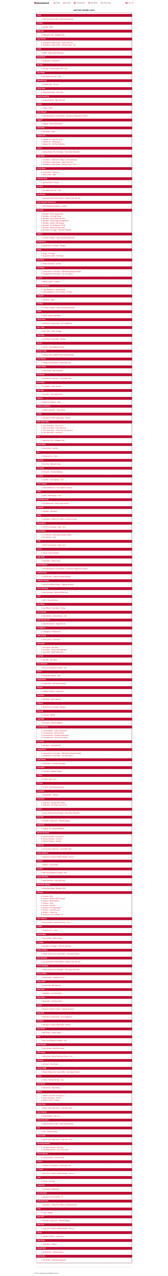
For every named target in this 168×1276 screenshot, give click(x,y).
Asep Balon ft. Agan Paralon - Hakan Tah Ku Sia (58, 43)
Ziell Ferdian (41, 1256)
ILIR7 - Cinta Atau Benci (50, 600)
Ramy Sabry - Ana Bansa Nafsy (52, 1001)
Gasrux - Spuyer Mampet (51, 553)
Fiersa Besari (41, 523)
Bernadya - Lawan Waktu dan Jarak (54, 218)
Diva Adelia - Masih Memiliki (52, 386)
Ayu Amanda (41, 194)
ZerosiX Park (41, 1248)
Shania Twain (41, 1104)
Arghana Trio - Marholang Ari (52, 142)
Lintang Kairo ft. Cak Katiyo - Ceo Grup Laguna (58, 274)
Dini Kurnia (40, 374)
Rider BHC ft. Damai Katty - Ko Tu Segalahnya (57, 323)
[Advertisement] (84, 1273)
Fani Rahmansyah (43, 499)
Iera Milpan (41, 604)
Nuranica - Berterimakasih (51, 901)
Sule (38, 1128)
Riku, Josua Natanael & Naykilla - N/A (55, 668)
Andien (39, 104)
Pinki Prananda (42, 958)
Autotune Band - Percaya (51, 182)
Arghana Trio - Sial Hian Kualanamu (54, 144)
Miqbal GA (40, 825)
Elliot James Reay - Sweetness (52, 432)
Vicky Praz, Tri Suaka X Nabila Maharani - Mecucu (58, 857)
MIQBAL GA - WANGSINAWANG (53, 828)
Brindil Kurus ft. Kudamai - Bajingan (54, 245)
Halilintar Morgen (43, 580)
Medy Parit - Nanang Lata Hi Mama (54, 803)
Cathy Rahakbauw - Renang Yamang (54, 289)
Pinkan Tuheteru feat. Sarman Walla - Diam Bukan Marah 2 (61, 954)
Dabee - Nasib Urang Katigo (52, 315)
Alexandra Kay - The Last (51, 84)
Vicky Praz (40, 1224)
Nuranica (40, 892)
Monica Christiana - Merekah (52, 841)
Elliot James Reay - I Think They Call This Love (58, 430)
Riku (38, 1036)
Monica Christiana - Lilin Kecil (52, 839)
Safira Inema (41, 1052)
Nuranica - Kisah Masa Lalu (51, 910)
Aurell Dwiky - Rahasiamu (51, 172)
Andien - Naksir (48, 108)
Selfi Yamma (41, 1084)
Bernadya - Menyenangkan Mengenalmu (55, 221)
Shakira (39, 1091)
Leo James (40, 741)
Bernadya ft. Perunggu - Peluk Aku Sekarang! (57, 230)
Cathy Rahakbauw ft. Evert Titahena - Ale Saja (57, 292)
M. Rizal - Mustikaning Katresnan (53, 787)
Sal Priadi (40, 1060)
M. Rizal (39, 783)
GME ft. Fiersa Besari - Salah (52, 527)
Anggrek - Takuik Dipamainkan (52, 124)
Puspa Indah (41, 981)
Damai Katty (41, 319)
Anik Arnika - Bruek (49, 131)
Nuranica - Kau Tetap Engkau (52, 907)
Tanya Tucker (41, 1135)
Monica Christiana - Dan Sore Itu (53, 836)
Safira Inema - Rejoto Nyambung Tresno (55, 1056)
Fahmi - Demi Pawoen (50, 495)
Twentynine (41, 1185)
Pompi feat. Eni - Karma (50, 456)
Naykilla (40, 869)
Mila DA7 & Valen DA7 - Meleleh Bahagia (56, 821)
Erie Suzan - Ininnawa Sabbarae (52, 472)
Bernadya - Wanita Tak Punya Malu (54, 227)
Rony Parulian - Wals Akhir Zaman (53, 1048)
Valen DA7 (40, 1216)
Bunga (39, 249)
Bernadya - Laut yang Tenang (52, 216)
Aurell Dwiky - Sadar (49, 174)
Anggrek (40, 120)
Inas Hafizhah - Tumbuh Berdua (52, 616)
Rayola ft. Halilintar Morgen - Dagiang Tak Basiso (58, 584)
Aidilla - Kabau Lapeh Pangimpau (53, 53)
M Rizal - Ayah (47, 779)
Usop (39, 1209)
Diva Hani (40, 390)
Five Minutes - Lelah (49, 537)
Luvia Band (40, 767)
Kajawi (39, 671)
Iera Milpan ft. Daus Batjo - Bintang (54, 339)
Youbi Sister (41, 1240)
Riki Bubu (40, 1021)
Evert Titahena (42, 484)
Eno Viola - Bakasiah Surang (52, 464)
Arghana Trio (41, 135)
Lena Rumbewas (42, 727)
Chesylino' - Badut (49, 300)
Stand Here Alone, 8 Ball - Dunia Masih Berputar (58, 19)
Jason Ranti (41, 643)
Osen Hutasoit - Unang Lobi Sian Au (54, 922)
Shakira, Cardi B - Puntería (51, 281)
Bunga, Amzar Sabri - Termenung (53, 92)
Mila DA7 (40, 817)
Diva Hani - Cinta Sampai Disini (53, 394)
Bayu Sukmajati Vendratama (46, 202)
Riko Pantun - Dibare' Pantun (52, 1032)
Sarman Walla (41, 1068)
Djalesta (40, 398)
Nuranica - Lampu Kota (50, 912)
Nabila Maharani (42, 853)
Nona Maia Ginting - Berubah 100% (54, 888)
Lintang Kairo (41, 749)
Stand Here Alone (43, 1120)
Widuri (39, 1232)
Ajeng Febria (41, 57)
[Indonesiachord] (41, 3)
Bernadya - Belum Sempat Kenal (53, 214)
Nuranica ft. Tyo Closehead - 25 (53, 914)
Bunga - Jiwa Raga (48, 253)
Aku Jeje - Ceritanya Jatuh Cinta (53, 68)
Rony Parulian (41, 1044)
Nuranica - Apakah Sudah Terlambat (54, 898)
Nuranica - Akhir (48, 896)
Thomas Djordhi (42, 1153)
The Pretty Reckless (43, 1143)
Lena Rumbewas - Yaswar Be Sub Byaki (55, 737)
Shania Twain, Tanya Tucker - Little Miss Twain (57, 1108)
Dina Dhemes (41, 359)
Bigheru (39, 234)
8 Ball (39, 15)
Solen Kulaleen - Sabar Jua (51, 1116)
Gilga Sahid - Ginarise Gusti (51, 561)
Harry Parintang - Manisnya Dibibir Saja (55, 592)
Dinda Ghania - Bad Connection (53, 370)
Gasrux (39, 549)
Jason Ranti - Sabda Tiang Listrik (53, 652)
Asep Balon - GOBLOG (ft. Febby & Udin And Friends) (60, 160)
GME (38, 541)
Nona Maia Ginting (43, 884)
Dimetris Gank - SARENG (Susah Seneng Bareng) (58, 355)
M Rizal (39, 775)
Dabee (39, 311)
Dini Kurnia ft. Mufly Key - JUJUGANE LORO (57, 378)
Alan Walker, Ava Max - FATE (52, 76)
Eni (38, 452)
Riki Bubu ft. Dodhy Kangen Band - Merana (56, 418)
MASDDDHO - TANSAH (50, 795)
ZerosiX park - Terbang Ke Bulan (53, 1252)
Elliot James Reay (43, 422)
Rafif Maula (41, 989)
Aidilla (39, 49)
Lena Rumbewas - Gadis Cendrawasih (54, 731)
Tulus (39, 1177)
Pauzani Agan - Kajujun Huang (52, 938)
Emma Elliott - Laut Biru (50, 448)
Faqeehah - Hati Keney (50, 511)
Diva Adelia (41, 382)
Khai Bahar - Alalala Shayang (52, 699)
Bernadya (40, 210)
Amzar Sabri (41, 88)
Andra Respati (41, 112)
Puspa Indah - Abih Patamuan (52, 985)
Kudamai (40, 703)
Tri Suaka (40, 1169)
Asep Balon (41, 156)
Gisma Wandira (42, 564)
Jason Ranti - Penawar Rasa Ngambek (54, 649)
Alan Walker (41, 72)
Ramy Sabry (41, 997)
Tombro (39, 1161)
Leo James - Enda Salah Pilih (52, 745)
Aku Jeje (40, 65)
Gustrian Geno (42, 572)
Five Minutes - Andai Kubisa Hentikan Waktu (57, 535)
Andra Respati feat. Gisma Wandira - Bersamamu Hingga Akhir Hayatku (65, 116)
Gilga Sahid (41, 557)
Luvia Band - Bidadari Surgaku (52, 771)
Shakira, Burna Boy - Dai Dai (52, 263)
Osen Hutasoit (42, 918)
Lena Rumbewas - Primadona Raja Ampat (55, 735)
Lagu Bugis (40, 719)
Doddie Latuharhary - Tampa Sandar (54, 410)
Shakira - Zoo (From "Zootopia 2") (53, 1095)
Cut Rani (40, 303)
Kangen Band (41, 679)
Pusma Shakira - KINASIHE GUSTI (53, 977)
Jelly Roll (40, 656)
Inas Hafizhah (41, 612)
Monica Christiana (43, 832)
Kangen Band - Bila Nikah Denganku (54, 683)
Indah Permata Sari (43, 620)
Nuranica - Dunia (48, 903)
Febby (39, 515)
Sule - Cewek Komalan (50, 1131)
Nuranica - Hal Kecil (49, 905)
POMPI (39, 926)
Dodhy (39, 414)
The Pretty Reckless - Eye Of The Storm (55, 1150)
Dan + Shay (41, 327)
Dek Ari (39, 343)
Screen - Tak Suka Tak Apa (51, 1080)
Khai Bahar (40, 695)
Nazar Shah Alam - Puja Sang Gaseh (54, 880)
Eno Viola (40, 460)
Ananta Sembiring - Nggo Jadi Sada (54, 100)
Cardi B (39, 278)
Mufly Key (40, 845)
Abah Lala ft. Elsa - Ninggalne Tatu (53, 35)
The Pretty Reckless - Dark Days (53, 1147)
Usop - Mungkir (48, 1213)
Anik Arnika (41, 127)
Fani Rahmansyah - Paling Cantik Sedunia (56, 503)
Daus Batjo (40, 335)
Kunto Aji (40, 711)
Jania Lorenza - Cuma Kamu (51, 639)
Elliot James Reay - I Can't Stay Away (54, 428)
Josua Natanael (42, 664)
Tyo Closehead (42, 1193)
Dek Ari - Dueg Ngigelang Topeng (53, 347)
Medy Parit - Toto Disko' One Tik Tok (55, 805)
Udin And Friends (42, 1201)
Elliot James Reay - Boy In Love (53, 425)
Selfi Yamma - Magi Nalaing (51, 1088)
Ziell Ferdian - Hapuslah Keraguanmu (54, 1260)
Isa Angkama (41, 627)
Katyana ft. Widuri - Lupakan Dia (53, 691)
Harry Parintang (42, 588)
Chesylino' (40, 296)
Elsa (38, 436)
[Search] (130, 2)
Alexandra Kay (42, 80)
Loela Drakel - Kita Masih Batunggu (54, 763)
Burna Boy (40, 259)
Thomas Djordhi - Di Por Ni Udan (53, 1157)
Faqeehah (40, 507)
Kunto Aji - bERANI (49, 715)
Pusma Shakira (42, 973)
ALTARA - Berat (48, 27)
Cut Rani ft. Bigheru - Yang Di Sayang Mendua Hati (59, 238)
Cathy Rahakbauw (43, 285)
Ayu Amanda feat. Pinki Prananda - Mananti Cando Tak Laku (61, 198)
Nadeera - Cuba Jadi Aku (50, 865)
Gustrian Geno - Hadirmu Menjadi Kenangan (57, 576)
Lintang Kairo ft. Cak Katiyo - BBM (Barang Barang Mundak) (62, 271)
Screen (39, 1076)
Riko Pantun (41, 1029)
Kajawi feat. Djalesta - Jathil (51, 402)
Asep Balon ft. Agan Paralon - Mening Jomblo (57, 45)
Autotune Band (42, 178)
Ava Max (40, 186)
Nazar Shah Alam (42, 876)
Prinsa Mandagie (42, 966)
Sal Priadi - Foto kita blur (50, 1064)
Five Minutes (41, 531)
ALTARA (39, 23)
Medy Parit (41, 799)
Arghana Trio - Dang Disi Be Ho (53, 139)
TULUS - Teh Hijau (49, 1181)
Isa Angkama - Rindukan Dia (51, 631)
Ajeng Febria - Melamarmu (51, 61)
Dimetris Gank (42, 351)
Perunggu (40, 942)
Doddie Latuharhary (43, 406)
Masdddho (40, 791)
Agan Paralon (41, 39)
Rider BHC (40, 1013)
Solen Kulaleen (42, 1112)
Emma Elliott (41, 444)
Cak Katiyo (40, 267)
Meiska (39, 809)
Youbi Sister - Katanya (50, 1244)
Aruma (39, 148)
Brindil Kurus (41, 242)
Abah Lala (40, 31)
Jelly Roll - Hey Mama (50, 660)
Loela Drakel (41, 759)
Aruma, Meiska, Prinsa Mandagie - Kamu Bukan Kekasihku (61, 152)
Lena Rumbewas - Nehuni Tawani (53, 733)
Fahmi (39, 491)
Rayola (39, 1005)
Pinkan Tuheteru (42, 950)
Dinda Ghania (41, 366)
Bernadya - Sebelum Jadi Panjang (53, 223)
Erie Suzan (40, 468)
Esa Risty (40, 476)
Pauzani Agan (41, 934)
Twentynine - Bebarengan (51, 1189)
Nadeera (40, 861)
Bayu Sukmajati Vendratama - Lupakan (55, 206)
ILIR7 (39, 596)
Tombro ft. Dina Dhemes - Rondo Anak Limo (57, 363)
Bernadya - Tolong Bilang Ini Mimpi (54, 225)
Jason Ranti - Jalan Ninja (50, 647)
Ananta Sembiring (43, 96)
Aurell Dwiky (41, 168)
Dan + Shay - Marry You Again (52, 331)
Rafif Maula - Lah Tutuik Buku (52, 993)
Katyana (40, 687)
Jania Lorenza (41, 635)
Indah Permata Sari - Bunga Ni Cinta (54, 624)
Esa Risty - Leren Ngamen (51, 480)
